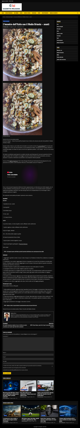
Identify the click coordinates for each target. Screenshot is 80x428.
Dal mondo (16, 13)
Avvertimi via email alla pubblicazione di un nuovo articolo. (16, 370)
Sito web (4, 361)
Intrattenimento (45, 13)
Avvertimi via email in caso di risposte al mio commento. (14, 367)
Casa (3, 13)
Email (4, 357)
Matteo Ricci (6, 26)
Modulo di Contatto (53, 13)
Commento (5, 336)
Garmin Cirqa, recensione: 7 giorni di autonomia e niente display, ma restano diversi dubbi (48, 420)
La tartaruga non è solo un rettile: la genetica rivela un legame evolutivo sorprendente (10, 420)
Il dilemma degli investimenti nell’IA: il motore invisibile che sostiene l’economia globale (67, 420)
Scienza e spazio (27, 13)
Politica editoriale (60, 57)
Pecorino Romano (23, 244)
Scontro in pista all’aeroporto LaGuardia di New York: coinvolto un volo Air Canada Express (45, 394)
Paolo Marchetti (6, 398)
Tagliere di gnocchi (13, 161)
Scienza (5, 415)
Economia (62, 415)
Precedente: (15, 325)
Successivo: (42, 325)
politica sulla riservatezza (61, 59)
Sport (39, 13)
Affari (21, 13)
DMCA (58, 55)
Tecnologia (34, 13)
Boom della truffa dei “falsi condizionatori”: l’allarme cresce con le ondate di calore (28, 394)
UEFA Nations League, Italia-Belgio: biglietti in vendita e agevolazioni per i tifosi (30, 419)
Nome (4, 352)
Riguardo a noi (59, 50)
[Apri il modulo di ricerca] (77, 13)
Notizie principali (8, 13)
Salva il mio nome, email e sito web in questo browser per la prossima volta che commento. (23, 365)
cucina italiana (41, 146)
